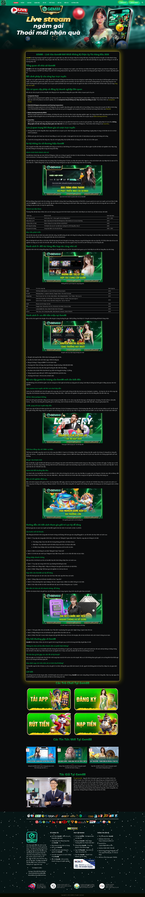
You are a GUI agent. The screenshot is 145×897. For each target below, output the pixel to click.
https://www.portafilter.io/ (106, 841)
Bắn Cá (66, 2)
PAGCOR (108, 109)
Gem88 (16, 2)
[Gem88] (6, 3)
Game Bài (37, 2)
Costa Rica (106, 124)
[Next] (119, 759)
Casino (29, 2)
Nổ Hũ (59, 2)
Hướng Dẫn (75, 2)
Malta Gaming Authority (100, 116)
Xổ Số (44, 2)
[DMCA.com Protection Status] (72, 828)
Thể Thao (52, 2)
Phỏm (22, 2)
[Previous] (26, 759)
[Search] (142, 2)
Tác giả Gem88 (78, 778)
